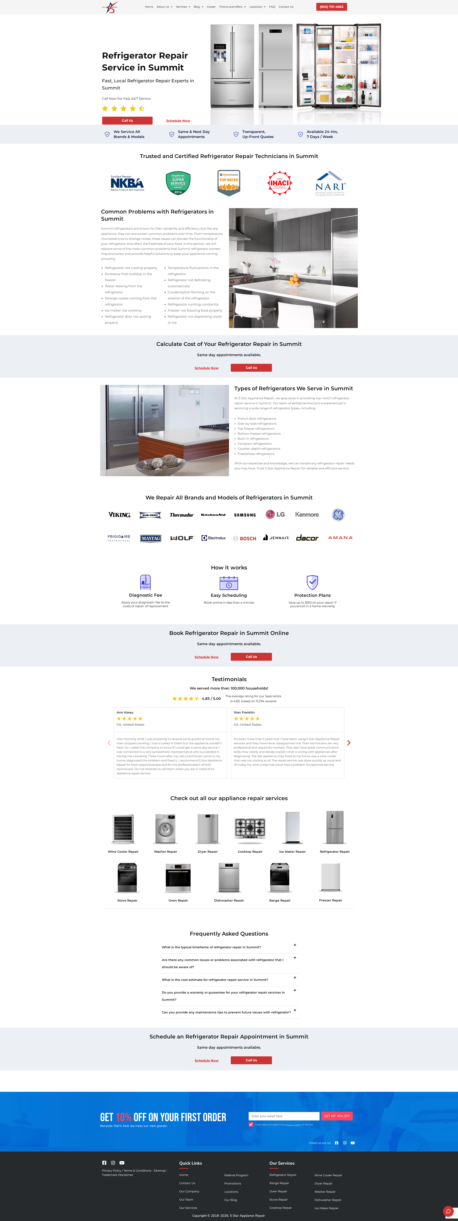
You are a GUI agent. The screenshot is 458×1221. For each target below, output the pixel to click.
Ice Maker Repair (292, 851)
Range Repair (280, 900)
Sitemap (160, 1170)
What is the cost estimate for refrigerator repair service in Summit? (215, 980)
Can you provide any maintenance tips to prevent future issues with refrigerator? (226, 1012)
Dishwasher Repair (229, 900)
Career (211, 6)
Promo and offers (230, 6)
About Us (163, 6)
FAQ (272, 6)
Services (181, 6)
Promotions (232, 1183)
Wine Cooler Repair (123, 851)
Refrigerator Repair (335, 851)
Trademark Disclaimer (117, 1175)
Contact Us (286, 6)
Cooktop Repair (250, 851)
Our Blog (230, 1200)
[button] (109, 742)
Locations (255, 6)
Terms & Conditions (137, 1170)
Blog (197, 6)
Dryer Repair (208, 851)
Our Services (188, 1208)
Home (149, 6)
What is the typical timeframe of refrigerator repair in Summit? (211, 947)
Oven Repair (178, 900)
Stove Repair (127, 900)
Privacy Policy (293, 1124)
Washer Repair (165, 851)
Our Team (186, 1199)
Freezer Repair (330, 900)
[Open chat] (448, 1211)
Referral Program (236, 1175)
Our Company (189, 1191)
